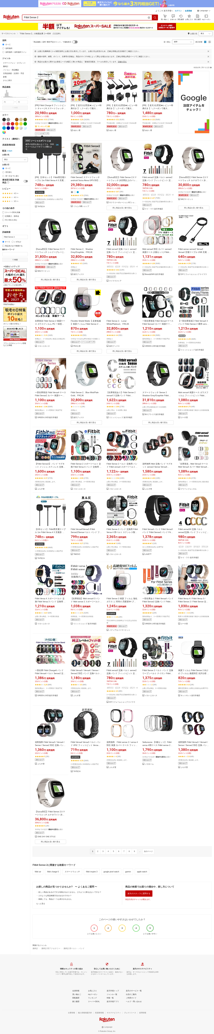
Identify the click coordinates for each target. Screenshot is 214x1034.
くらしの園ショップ (81, 206)
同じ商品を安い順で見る (122, 208)
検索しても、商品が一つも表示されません (55, 899)
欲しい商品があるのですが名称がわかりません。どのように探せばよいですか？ (69, 892)
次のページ (148, 851)
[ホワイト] (12, 119)
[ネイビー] (8, 128)
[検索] (155, 17)
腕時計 (35, 948)
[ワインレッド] (8, 124)
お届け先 (5, 155)
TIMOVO (76, 554)
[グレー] (8, 119)
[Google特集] (193, 104)
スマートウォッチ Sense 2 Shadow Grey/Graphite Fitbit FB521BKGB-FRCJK (155, 395)
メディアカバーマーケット (119, 630)
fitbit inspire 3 (91, 872)
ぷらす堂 (41, 489)
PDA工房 (77, 346)
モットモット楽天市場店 (190, 696)
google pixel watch (111, 872)
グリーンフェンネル (189, 489)
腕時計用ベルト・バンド (74, 948)
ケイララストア (115, 281)
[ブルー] (4, 128)
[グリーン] (25, 124)
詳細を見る (122, 62)
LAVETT (148, 554)
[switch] (26, 181)
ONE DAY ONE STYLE (46, 837)
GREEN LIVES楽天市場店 (155, 346)
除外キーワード (8, 250)
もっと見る (40, 904)
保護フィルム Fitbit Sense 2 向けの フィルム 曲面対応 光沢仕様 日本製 (193, 673)
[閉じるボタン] (208, 51)
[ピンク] (4, 124)
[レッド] (12, 124)
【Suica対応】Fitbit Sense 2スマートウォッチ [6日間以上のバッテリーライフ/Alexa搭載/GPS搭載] (122, 180)
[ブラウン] (16, 119)
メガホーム (149, 764)
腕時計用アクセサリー (50, 948)
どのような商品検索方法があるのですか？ (55, 896)
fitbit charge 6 (53, 872)
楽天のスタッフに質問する (139, 893)
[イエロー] (21, 124)
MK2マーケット (187, 199)
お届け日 (5, 165)
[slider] (2, 97)
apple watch (142, 872)
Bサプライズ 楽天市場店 (154, 414)
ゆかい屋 (76, 130)
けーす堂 (184, 417)
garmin (128, 872)
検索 (16, 108)
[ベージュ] (21, 119)
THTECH (41, 207)
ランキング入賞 (44, 126)
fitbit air (38, 872)
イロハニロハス (44, 346)
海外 (10, 151)
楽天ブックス (78, 274)
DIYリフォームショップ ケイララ (194, 274)
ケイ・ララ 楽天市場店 (154, 209)
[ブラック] (4, 119)
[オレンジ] (16, 124)
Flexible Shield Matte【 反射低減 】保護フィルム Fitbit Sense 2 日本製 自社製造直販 (86, 324)
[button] (204, 11)
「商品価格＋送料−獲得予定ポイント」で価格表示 (51, 42)
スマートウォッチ (72, 872)
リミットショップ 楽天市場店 (192, 350)
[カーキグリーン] (25, 119)
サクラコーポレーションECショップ (123, 202)
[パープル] (12, 128)
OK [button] (57, 145)
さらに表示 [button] (7, 80)
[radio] (3, 44)
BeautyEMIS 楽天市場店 (154, 274)
